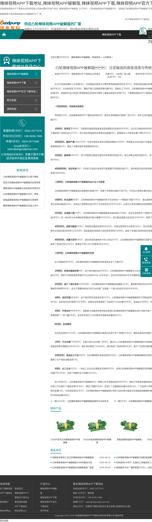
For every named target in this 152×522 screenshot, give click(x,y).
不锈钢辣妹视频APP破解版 (31, 46)
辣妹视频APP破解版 (68, 8)
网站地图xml (20, 511)
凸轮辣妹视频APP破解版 (10, 46)
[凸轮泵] (10, 29)
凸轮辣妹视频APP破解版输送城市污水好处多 (88, 401)
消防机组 (11, 109)
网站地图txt (5, 511)
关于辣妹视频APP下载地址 (137, 19)
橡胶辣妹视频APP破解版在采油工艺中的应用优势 (22, 205)
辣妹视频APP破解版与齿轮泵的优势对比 (21, 188)
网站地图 (4, 520)
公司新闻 (107, 57)
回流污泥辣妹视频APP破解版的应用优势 (21, 182)
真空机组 (11, 100)
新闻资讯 (93, 44)
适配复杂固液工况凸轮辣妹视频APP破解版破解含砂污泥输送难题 (74, 457)
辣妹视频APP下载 (16, 82)
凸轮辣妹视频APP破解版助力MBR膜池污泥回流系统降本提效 (74, 462)
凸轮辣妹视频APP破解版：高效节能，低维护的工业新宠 (22, 194)
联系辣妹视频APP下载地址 (135, 47)
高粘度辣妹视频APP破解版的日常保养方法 (22, 200)
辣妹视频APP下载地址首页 (111, 36)
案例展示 (72, 44)
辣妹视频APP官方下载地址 (21, 91)
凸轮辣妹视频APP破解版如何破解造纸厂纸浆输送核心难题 (74, 467)
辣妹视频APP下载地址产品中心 (52, 46)
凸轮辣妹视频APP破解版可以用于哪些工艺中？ (22, 177)
